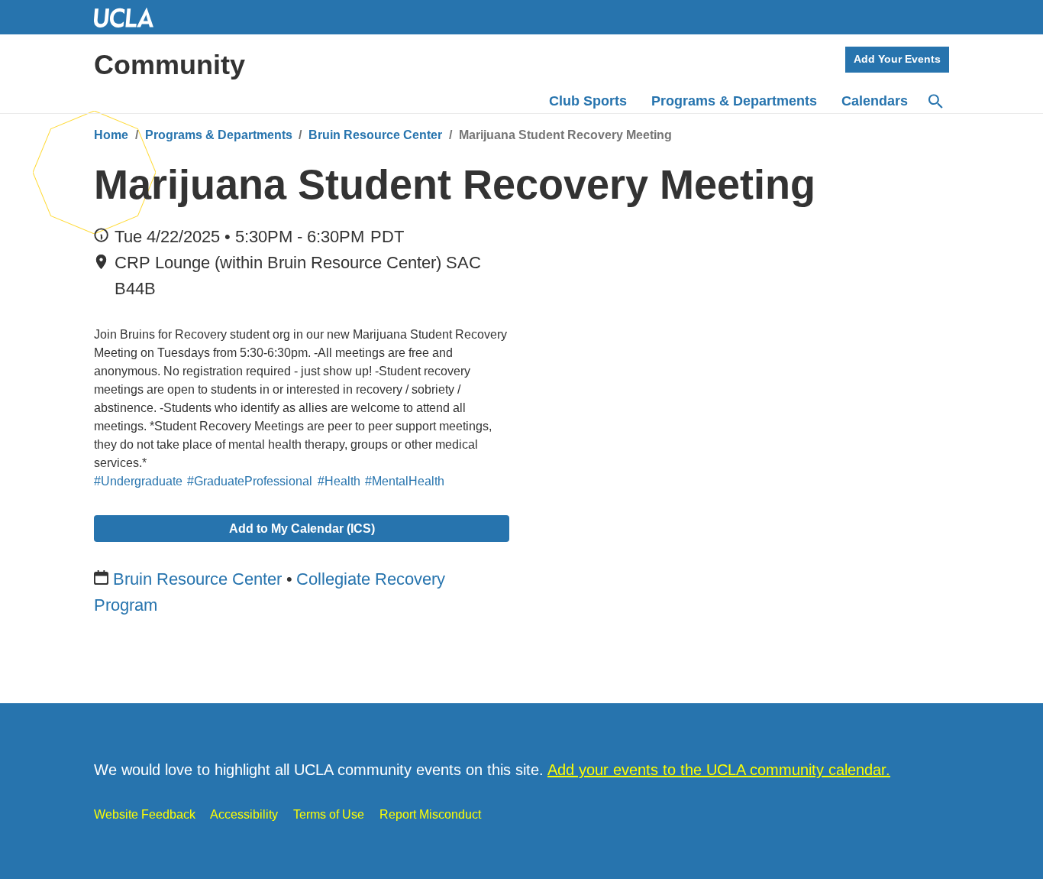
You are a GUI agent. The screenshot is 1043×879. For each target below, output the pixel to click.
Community (169, 64)
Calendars (874, 101)
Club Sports (588, 101)
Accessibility (244, 814)
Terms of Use (328, 814)
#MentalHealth (404, 481)
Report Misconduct (430, 814)
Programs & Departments (218, 134)
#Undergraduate (138, 481)
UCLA (130, 17)
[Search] (934, 101)
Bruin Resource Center (375, 134)
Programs (734, 101)
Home (111, 134)
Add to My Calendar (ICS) (302, 528)
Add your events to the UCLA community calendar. (718, 769)
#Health (339, 481)
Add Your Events (897, 59)
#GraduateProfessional (249, 481)
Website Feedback (144, 814)
